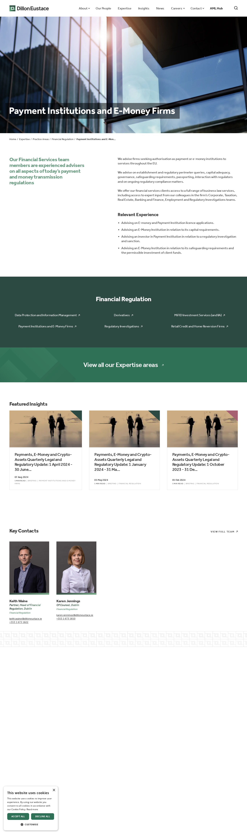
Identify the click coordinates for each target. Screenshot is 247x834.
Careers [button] (176, 8)
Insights (143, 8)
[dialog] (31, 808)
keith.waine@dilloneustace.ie (25, 618)
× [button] (53, 790)
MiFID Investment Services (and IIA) (198, 315)
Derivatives (122, 315)
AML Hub (216, 8)
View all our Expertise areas (120, 365)
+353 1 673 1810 (65, 618)
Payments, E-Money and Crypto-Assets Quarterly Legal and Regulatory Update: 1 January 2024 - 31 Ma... (123, 462)
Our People (103, 8)
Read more (32, 809)
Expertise (124, 8)
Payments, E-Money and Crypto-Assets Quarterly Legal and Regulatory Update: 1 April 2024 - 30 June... (43, 462)
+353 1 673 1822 (18, 622)
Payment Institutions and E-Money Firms (45, 326)
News (160, 8)
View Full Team (223, 531)
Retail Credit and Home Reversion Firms (198, 326)
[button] (30, 824)
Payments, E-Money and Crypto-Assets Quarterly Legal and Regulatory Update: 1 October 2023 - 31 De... (200, 462)
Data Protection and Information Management (46, 315)
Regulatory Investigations (122, 326)
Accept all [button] (18, 816)
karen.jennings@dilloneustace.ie (74, 615)
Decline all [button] (42, 816)
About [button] (83, 8)
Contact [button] (196, 8)
